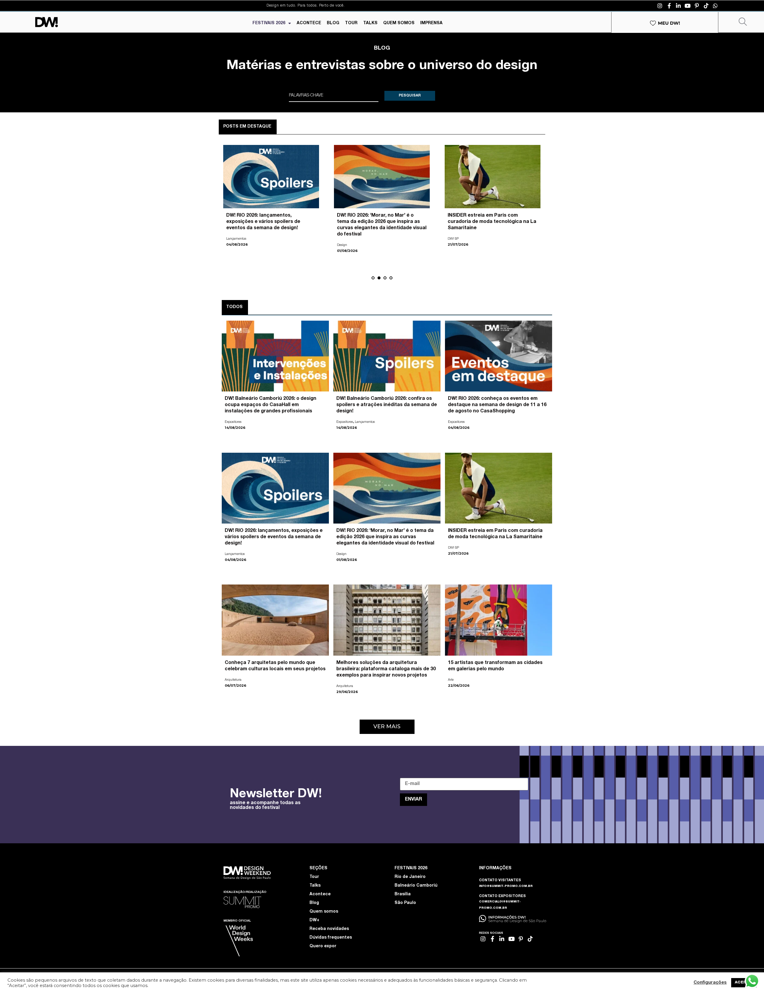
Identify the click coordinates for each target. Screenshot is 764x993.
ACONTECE (309, 23)
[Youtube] (687, 5)
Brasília (403, 894)
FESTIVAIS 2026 (268, 23)
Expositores (233, 422)
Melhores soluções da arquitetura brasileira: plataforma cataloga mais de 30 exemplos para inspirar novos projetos (386, 669)
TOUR (351, 23)
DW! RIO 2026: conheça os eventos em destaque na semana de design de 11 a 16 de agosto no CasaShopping (497, 405)
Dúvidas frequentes (330, 938)
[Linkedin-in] (678, 5)
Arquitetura (234, 239)
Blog (314, 903)
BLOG (333, 23)
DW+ (314, 920)
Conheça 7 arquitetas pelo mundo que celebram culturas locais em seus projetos (271, 222)
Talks (315, 886)
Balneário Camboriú (416, 886)
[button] (373, 277)
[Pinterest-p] (697, 5)
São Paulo (405, 903)
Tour (314, 877)
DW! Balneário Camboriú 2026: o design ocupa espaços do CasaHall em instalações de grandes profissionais (270, 405)
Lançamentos (365, 422)
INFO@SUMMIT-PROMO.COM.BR (506, 886)
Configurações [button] (710, 983)
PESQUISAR (410, 95)
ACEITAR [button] (744, 983)
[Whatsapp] (715, 5)
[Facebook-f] (669, 5)
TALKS (370, 23)
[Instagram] (660, 5)
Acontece (320, 894)
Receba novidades (329, 929)
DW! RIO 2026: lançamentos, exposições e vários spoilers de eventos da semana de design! (274, 537)
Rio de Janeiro (410, 877)
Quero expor (322, 946)
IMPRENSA (431, 23)
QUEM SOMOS (399, 23)
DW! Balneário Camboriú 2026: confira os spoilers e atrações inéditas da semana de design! (386, 405)
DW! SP (453, 548)
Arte (450, 232)
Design (341, 554)
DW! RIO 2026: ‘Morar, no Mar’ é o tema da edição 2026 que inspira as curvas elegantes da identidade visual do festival (385, 537)
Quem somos (323, 912)
